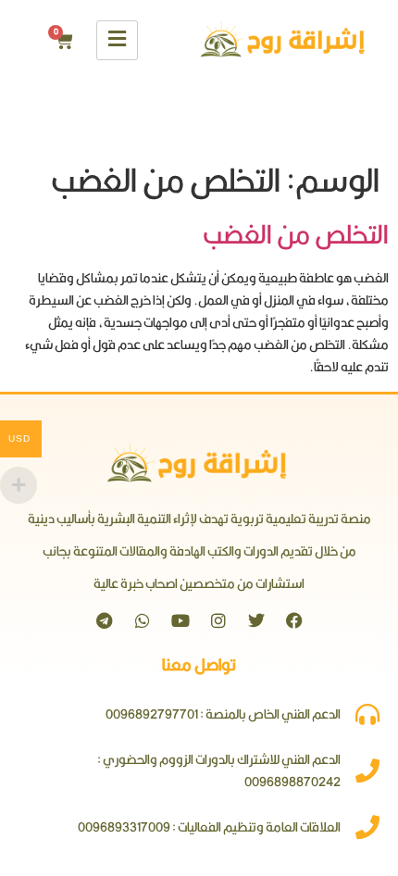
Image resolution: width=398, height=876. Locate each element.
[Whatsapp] (142, 620)
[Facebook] (294, 620)
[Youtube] (180, 620)
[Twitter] (256, 620)
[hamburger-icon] (117, 40)
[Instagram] (218, 620)
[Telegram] (104, 620)
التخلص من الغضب (296, 233)
